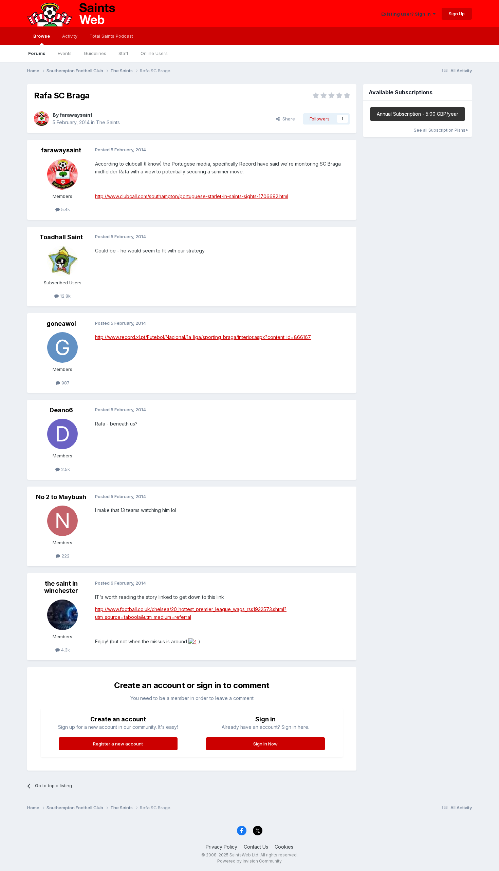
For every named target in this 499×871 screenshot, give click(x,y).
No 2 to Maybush (61, 496)
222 (65, 555)
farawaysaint (76, 115)
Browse (41, 36)
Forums (36, 53)
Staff (123, 53)
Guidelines (95, 53)
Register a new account (118, 743)
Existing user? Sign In (407, 14)
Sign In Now (265, 743)
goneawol (61, 323)
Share (287, 118)
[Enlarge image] (192, 641)
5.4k (65, 209)
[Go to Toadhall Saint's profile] (62, 261)
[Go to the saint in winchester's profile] (62, 615)
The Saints (108, 122)
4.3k (65, 649)
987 (65, 382)
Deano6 (61, 410)
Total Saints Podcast (111, 36)
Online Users (154, 53)
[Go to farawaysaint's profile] (41, 118)
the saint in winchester (61, 587)
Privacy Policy (221, 847)
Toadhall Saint (61, 237)
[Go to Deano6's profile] (62, 434)
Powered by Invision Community (249, 861)
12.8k (65, 296)
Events (65, 53)
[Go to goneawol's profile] (62, 347)
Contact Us (256, 847)
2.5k (65, 469)
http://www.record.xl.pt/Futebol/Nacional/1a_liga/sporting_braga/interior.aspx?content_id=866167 (203, 337)
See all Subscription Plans (440, 130)
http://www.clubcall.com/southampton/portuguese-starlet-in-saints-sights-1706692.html (191, 196)
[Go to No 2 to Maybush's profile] (62, 521)
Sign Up (457, 13)
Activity (69, 36)
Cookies (284, 847)
